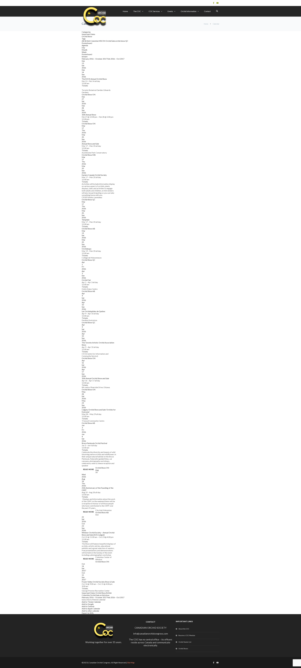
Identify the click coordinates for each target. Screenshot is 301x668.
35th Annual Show (89, 115)
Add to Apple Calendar (91, 608)
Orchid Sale (110, 41)
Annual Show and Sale (90, 144)
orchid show (120, 41)
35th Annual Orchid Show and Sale (95, 378)
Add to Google (88, 604)
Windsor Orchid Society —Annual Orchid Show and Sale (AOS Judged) (98, 533)
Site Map (131, 662)
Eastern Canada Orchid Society (94, 175)
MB (100, 41)
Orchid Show (87, 36)
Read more (88, 469)
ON (104, 41)
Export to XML (88, 613)
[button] (94, 599)
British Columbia (92, 41)
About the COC (183, 629)
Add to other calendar (90, 611)
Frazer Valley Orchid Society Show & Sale (98, 582)
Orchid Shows (183, 649)
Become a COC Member (186, 635)
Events (170, 11)
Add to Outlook (88, 606)
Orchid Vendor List (184, 642)
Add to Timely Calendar (91, 602)
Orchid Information (188, 11)
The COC (137, 11)
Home (125, 11)
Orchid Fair (86, 280)
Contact (207, 11)
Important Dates (88, 34)
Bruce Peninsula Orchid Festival (94, 443)
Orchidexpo (86, 249)
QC (126, 41)
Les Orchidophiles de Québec (93, 311)
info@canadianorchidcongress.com (150, 633)
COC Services (154, 11)
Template (85, 220)
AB (83, 41)
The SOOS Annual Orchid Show (94, 79)
